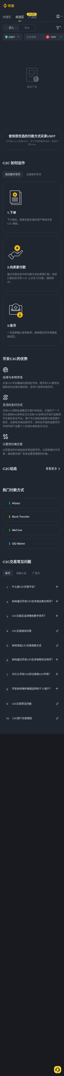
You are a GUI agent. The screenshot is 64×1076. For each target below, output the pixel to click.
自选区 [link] (19, 17)
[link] (32, 503)
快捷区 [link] (7, 17)
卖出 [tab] (27, 27)
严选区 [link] (32, 17)
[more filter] (57, 27)
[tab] (7, 17)
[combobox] (12, 36)
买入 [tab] (11, 27)
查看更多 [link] (51, 469)
